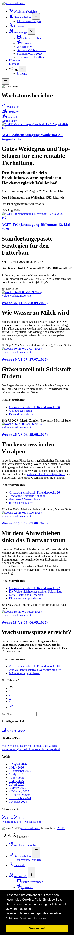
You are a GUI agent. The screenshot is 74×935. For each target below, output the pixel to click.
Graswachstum (22, 17)
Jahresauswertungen (29, 21)
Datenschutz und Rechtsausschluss (22, 821)
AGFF (61, 828)
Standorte (19, 26)
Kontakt (14, 63)
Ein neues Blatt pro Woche (25, 598)
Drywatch (27, 43)
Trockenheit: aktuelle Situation (27, 496)
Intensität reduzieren (21, 502)
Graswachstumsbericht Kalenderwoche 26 (34, 492)
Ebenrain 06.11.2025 (29, 53)
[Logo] (37, 3)
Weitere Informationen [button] (35, 918)
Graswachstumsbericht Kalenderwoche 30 (34, 407)
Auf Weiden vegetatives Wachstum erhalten (35, 669)
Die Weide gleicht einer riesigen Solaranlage (35, 591)
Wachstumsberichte (25, 11)
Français (22, 73)
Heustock (11, 117)
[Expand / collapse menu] (36, 16)
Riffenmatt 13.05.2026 (30, 57)
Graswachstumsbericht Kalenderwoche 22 (34, 588)
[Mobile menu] (5, 81)
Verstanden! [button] (37, 928)
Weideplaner (24, 46)
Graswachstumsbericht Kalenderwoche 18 (34, 666)
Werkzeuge (20, 32)
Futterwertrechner (32, 38)
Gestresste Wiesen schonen (25, 499)
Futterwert (12, 112)
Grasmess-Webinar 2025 (31, 50)
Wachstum (12, 106)
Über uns (14, 60)
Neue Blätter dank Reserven (26, 595)
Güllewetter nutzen (20, 410)
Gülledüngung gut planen (24, 673)
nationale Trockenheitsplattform (46, 474)
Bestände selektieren (21, 414)
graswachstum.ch (30, 828)
